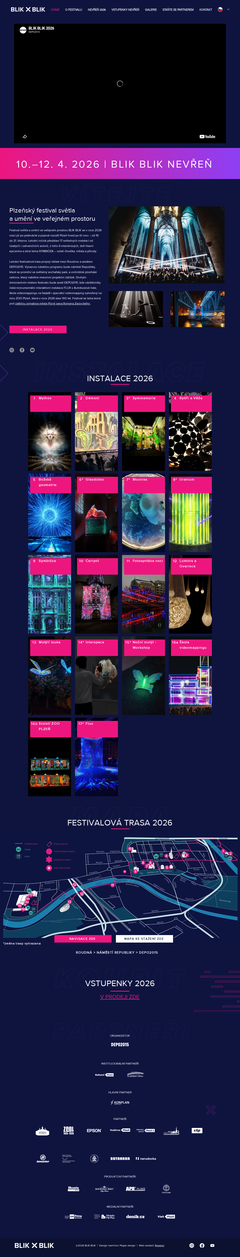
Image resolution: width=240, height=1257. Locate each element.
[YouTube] (32, 350)
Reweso (159, 1245)
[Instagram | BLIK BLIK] (191, 1245)
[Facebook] (22, 350)
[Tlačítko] (49, 432)
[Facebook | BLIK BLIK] (202, 1245)
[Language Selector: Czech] (222, 9)
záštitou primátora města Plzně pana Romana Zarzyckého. (53, 303)
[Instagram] (11, 350)
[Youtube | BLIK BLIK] (212, 1245)
